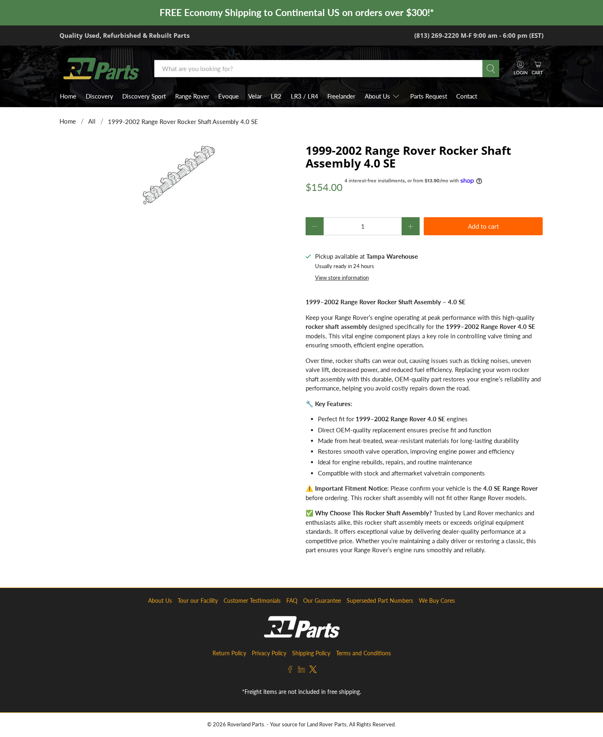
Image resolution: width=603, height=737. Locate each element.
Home (68, 96)
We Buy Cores (437, 600)
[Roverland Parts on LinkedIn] (301, 670)
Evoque (228, 96)
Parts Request (428, 96)
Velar (255, 96)
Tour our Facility (198, 600)
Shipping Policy (311, 653)
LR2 (276, 96)
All (92, 121)
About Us (377, 96)
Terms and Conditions (363, 653)
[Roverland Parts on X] (313, 670)
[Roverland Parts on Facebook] (290, 670)
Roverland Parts (245, 724)
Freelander (341, 96)
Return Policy (229, 653)
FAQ (291, 600)
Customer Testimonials (252, 600)
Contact (466, 96)
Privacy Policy (269, 653)
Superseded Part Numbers (380, 600)
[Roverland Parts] (101, 69)
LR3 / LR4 (304, 96)
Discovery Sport (144, 96)
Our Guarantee (322, 600)
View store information (342, 277)
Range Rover (192, 96)
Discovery (99, 96)
